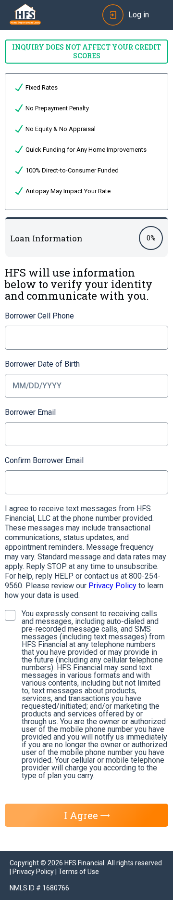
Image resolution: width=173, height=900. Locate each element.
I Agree (81, 815)
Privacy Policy (112, 585)
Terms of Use (78, 871)
